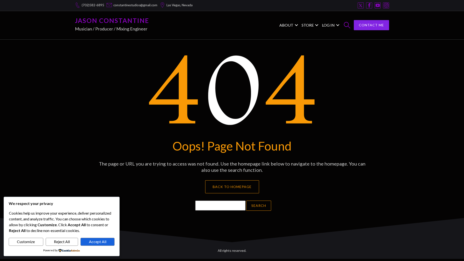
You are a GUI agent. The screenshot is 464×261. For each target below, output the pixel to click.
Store (308, 25)
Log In (328, 25)
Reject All (62, 241)
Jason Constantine (112, 20)
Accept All (97, 241)
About (286, 25)
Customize (26, 241)
